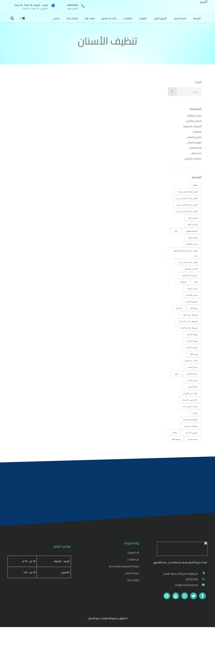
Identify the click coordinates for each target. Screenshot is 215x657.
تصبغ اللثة (194, 308)
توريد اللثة (194, 354)
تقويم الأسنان (192, 334)
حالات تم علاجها (191, 360)
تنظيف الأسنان (191, 347)
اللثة (196, 281)
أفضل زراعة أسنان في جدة (186, 198)
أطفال (195, 185)
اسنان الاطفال (194, 115)
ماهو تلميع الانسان (190, 419)
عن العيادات (133, 559)
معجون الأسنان (191, 432)
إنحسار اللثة (193, 224)
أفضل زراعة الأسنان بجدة (187, 204)
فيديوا (195, 413)
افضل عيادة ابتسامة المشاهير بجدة (185, 253)
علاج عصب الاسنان (190, 399)
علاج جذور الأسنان (190, 393)
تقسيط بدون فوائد (190, 314)
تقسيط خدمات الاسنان (188, 321)
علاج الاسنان (192, 386)
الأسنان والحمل (191, 268)
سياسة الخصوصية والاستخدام (124, 566)
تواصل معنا (133, 580)
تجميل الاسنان (194, 137)
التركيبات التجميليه (192, 126)
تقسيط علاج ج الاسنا (189, 327)
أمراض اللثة (193, 217)
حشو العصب (192, 367)
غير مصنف (196, 153)
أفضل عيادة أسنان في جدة (187, 211)
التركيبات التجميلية (190, 275)
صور (176, 373)
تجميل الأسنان (192, 295)
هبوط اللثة (175, 439)
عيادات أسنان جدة (190, 406)
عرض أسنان (192, 380)
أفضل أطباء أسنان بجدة (188, 191)
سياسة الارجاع (132, 573)
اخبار (176, 231)
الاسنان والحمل (194, 120)
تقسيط (179, 308)
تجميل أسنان (192, 288)
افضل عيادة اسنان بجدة (188, 262)
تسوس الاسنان (191, 301)
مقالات (174, 432)
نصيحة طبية (193, 439)
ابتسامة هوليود (192, 231)
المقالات (197, 131)
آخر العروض (133, 552)
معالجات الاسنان (193, 158)
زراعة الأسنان (195, 147)
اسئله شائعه (193, 237)
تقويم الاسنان (194, 142)
